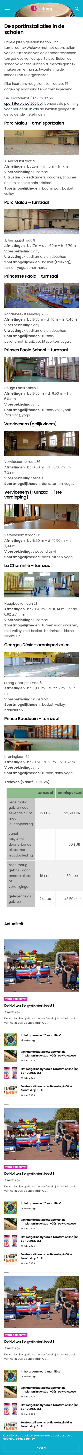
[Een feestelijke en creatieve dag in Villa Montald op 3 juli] (10, 1090)
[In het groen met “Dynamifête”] (10, 1039)
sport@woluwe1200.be (23, 103)
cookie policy (25, 1439)
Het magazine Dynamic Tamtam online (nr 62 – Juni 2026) (49, 1071)
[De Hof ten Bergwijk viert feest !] (41, 965)
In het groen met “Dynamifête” (41, 1035)
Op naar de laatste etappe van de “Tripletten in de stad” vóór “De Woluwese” (49, 1054)
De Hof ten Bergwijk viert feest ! (29, 1005)
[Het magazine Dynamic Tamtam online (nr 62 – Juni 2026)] (10, 1073)
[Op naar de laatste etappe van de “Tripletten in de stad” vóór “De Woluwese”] (10, 1056)
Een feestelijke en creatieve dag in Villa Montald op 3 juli (46, 1088)
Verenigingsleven (16, 999)
